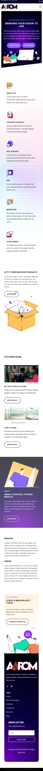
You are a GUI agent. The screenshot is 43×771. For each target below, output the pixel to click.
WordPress (18, 769)
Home (8, 696)
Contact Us (10, 708)
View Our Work (28, 45)
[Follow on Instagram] (42, 1)
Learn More (11, 519)
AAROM (10, 769)
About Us (9, 712)
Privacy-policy (25, 769)
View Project (12, 400)
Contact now (14, 45)
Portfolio (9, 704)
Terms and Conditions (34, 769)
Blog (8, 716)
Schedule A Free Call (17, 622)
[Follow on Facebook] (39, 1)
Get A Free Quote (12, 700)
